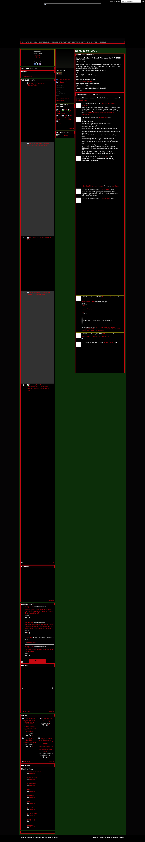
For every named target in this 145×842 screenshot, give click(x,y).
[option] (37, 688)
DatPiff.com (115, 186)
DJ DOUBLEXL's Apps (62, 99)
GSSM (32, 734)
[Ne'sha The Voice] (59, 117)
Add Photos (26, 711)
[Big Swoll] (44, 571)
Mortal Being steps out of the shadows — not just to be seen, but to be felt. (46, 748)
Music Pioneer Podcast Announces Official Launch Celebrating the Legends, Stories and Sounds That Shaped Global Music (39, 626)
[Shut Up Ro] (49, 589)
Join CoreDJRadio (81, 100)
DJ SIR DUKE (31, 819)
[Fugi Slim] (34, 571)
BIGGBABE (30, 795)
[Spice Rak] (23, 583)
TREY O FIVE (105, 156)
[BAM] (39, 594)
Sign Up (112, 1)
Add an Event (27, 76)
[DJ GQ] (44, 594)
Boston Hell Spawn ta (109, 297)
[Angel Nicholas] (23, 787)
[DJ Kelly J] (23, 571)
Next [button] (52, 688)
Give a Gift (32, 773)
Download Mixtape (88, 186)
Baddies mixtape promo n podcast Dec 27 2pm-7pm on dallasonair (29, 729)
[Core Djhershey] (49, 594)
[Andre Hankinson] (23, 781)
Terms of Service (118, 837)
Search (143, 1)
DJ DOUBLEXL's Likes (62, 101)
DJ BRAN (30, 807)
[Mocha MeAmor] (49, 583)
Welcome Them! (31, 642)
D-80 (28, 801)
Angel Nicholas (31, 783)
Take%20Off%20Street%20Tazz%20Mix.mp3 (95, 336)
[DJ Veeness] (49, 571)
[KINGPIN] (28, 589)
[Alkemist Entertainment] (23, 775)
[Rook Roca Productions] (59, 111)
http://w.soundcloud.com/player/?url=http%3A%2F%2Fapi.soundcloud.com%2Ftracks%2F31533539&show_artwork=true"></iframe (101, 328)
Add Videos (26, 761)
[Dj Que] (70, 111)
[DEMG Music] (64, 111)
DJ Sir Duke (30, 825)
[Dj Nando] (44, 583)
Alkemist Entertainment (34, 771)
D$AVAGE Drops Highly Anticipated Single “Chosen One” (39, 650)
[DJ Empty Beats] (44, 577)
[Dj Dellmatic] (59, 123)
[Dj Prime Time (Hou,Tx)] (28, 594)
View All (51, 563)
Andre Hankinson (32, 777)
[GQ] (28, 583)
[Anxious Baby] (70, 117)
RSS (22, 563)
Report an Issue (105, 837)
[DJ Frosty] (28, 571)
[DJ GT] (39, 583)
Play (83, 312)
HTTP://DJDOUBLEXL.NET (84, 81)
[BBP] (23, 793)
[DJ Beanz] (28, 577)
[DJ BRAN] (23, 810)
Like (60, 73)
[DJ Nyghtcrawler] (23, 816)
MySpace (61, 82)
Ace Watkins (29, 637)
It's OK (84, 299)
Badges (95, 837)
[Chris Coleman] (39, 571)
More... (37, 661)
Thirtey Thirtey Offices (88, 301)
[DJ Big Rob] (23, 594)
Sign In (118, 1)
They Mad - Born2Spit (29, 742)
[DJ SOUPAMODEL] (34, 594)
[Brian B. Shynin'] (34, 583)
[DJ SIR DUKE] (23, 822)
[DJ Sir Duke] (23, 828)
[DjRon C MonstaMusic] (39, 589)
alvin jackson (29, 607)
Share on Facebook (64, 79)
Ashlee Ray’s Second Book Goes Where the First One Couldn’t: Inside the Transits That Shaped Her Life (39, 611)
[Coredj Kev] (64, 117)
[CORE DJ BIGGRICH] (39, 577)
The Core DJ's (39, 837)
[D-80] (23, 804)
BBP (28, 789)
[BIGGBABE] (23, 799)
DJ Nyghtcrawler (32, 813)
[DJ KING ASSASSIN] (49, 577)
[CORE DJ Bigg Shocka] (23, 577)
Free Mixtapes (99, 186)
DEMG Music (106, 198)
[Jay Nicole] (34, 589)
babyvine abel (103, 117)
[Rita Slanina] (23, 589)
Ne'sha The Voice (109, 342)
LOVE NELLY (106, 189)
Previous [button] (22, 688)
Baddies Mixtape (46, 721)
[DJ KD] (34, 577)
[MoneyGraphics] (44, 589)
